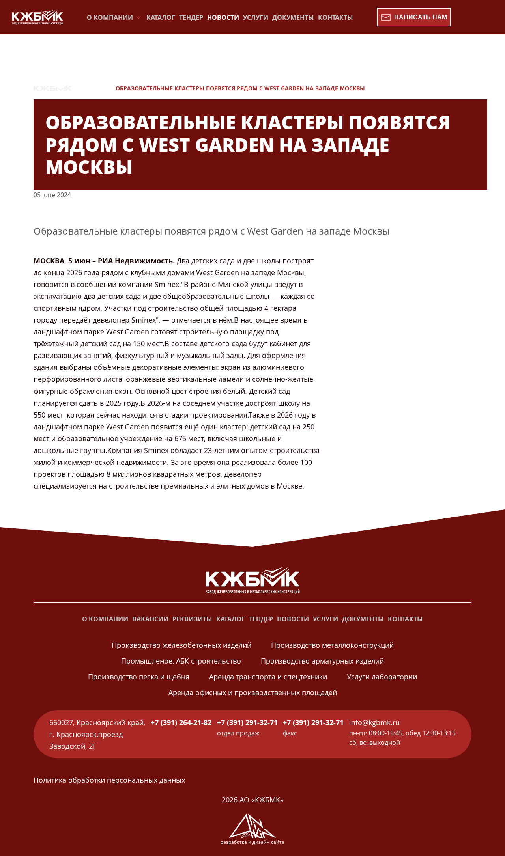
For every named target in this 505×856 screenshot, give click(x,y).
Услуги (255, 17)
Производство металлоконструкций (332, 645)
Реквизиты (192, 619)
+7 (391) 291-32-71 (247, 722)
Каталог (160, 17)
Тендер (191, 17)
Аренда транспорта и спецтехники (268, 676)
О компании (105, 619)
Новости (223, 17)
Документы (293, 17)
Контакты (335, 17)
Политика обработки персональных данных (109, 780)
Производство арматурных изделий (322, 661)
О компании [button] (110, 17)
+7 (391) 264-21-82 (181, 722)
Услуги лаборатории (382, 676)
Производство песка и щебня (138, 676)
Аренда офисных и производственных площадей (252, 692)
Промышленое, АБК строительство (181, 661)
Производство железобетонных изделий (181, 645)
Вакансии (150, 619)
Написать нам (420, 17)
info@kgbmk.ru (374, 722)
